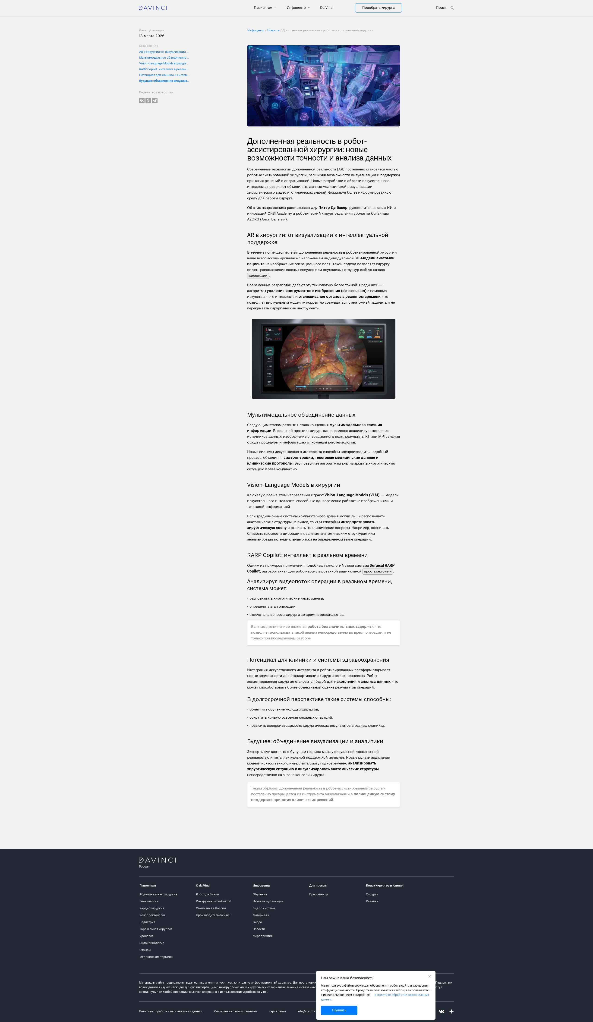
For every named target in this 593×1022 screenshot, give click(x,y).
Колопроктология (152, 915)
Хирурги (372, 894)
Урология (146, 936)
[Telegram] (155, 100)
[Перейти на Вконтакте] (441, 1011)
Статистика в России (211, 908)
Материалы (261, 915)
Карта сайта (277, 1011)
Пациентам (263, 8)
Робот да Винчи (207, 894)
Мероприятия (263, 936)
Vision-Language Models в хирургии (164, 64)
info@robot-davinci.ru (312, 1011)
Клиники (372, 901)
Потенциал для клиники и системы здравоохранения (164, 75)
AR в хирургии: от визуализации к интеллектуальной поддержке (164, 52)
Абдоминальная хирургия (158, 894)
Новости (259, 929)
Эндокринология (151, 943)
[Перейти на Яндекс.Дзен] (451, 1011)
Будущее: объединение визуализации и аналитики (164, 81)
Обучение (260, 894)
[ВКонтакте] (142, 100)
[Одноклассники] (148, 100)
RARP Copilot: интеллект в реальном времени (164, 69)
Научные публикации (268, 901)
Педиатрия (147, 922)
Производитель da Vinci (213, 915)
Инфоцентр (297, 8)
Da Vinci (326, 8)
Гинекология (148, 901)
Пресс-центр (318, 894)
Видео (257, 922)
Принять (339, 1010)
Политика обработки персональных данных (171, 1011)
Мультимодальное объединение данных (164, 58)
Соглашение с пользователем (235, 1011)
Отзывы (145, 950)
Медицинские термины (156, 957)
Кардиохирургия (151, 908)
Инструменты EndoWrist (213, 901)
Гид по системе (264, 908)
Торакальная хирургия (155, 929)
